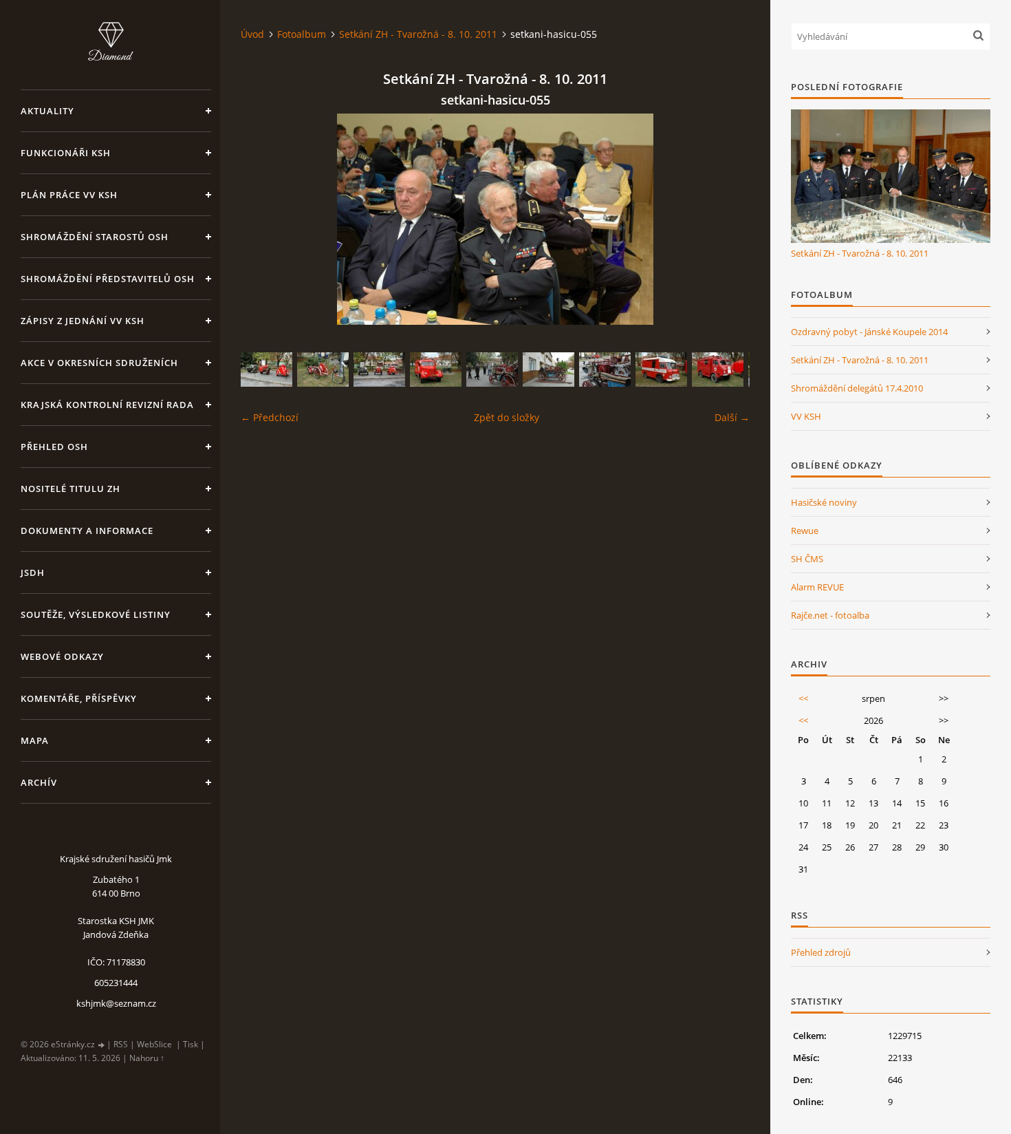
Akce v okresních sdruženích (99, 362)
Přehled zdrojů (821, 952)
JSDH (33, 572)
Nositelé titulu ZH (70, 488)
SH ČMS (807, 559)
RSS (120, 1044)
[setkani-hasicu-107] (661, 369)
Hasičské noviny (824, 502)
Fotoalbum (301, 34)
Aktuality (47, 111)
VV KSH (806, 416)
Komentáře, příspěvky (79, 698)
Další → (732, 417)
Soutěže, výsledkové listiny (96, 614)
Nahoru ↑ (146, 1058)
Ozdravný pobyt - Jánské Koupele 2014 (869, 331)
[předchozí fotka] (263, 219)
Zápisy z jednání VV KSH (82, 320)
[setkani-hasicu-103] (717, 369)
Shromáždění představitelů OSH (108, 278)
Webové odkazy (62, 656)
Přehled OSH (54, 446)
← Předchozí (269, 417)
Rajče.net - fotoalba (830, 615)
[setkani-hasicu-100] (379, 369)
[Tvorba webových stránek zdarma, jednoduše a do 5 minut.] (102, 1045)
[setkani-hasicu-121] (492, 369)
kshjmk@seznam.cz (116, 1003)
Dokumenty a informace (87, 530)
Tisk (190, 1044)
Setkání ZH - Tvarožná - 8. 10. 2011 (418, 34)
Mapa (35, 740)
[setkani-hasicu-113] (605, 369)
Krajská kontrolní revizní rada (107, 404)
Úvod (252, 34)
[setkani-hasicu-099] (266, 369)
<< (803, 698)
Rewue (804, 530)
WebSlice (154, 1044)
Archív (39, 782)
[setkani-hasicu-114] (548, 369)
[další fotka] (727, 219)
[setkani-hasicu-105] (435, 369)
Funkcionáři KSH (66, 153)
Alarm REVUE (817, 587)
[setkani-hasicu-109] (323, 369)
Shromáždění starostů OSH (94, 237)
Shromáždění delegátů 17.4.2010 (857, 388)
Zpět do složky (506, 417)
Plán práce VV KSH (69, 195)
